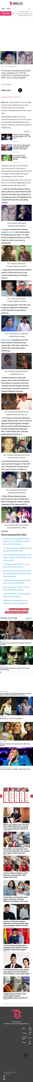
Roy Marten (11, 232)
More (9, 8)
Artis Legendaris (15, 609)
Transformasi (10, 612)
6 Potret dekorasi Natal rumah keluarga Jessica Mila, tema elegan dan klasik (15, 875)
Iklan (23, 1028)
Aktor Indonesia (22, 612)
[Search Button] (29, 9)
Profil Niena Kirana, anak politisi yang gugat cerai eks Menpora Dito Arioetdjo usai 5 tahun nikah (16, 972)
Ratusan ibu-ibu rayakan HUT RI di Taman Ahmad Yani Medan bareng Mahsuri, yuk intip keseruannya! (25, 14)
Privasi (24, 1042)
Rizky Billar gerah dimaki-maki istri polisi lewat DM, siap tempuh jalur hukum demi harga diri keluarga (16, 851)
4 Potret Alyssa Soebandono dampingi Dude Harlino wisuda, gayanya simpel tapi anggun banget (15, 948)
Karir (30, 1038)
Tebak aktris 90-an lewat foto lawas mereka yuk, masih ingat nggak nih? (15, 602)
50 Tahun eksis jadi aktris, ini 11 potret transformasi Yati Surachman (16, 565)
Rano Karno (7, 340)
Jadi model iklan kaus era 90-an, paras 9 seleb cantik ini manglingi (17, 595)
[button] (14, 13)
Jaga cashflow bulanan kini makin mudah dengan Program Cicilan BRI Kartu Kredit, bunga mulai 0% (17, 557)
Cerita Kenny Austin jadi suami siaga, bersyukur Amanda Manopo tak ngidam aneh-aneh (15, 899)
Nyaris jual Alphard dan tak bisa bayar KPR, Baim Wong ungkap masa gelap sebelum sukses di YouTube (16, 827)
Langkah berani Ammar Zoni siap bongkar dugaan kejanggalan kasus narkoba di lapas (15, 996)
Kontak (24, 1033)
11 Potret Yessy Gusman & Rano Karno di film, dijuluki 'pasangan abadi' (17, 549)
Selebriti (25, 609)
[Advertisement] (16, 33)
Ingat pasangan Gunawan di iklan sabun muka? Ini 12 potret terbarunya (16, 581)
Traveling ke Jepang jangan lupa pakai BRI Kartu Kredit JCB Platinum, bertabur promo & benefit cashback (16, 541)
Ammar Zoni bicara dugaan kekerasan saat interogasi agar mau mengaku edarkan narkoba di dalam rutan (16, 923)
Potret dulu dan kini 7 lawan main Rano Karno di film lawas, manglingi (16, 588)
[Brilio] (16, 3)
